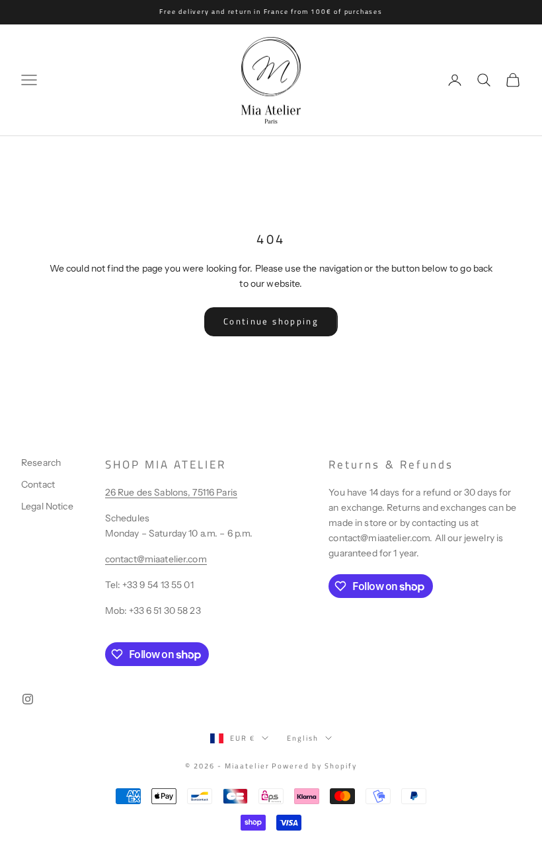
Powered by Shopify (314, 766)
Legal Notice (47, 506)
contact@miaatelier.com (156, 559)
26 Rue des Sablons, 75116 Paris (171, 492)
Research (41, 462)
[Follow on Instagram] (27, 699)
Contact (38, 484)
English (303, 738)
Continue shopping (271, 321)
